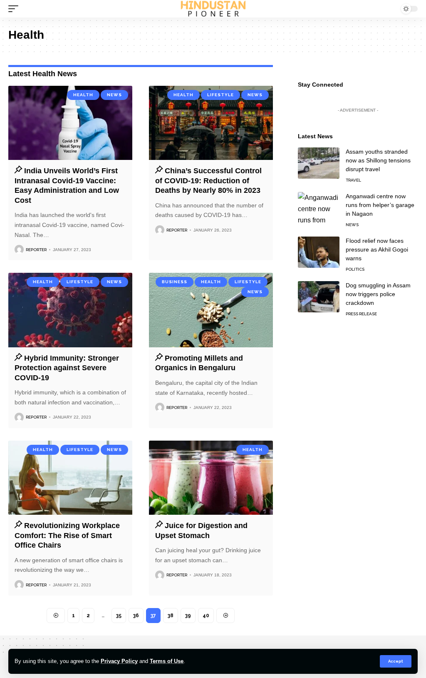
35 (118, 615)
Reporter (36, 249)
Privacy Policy (119, 661)
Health (83, 94)
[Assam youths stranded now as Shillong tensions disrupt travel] (318, 163)
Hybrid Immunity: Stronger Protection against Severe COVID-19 (67, 368)
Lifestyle (220, 94)
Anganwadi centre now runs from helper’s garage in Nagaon (380, 205)
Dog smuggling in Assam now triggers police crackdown (378, 294)
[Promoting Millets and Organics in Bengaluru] (211, 310)
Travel (353, 180)
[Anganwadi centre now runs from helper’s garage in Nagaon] (318, 207)
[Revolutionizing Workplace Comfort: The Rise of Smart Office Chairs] (70, 478)
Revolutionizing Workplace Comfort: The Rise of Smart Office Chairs (67, 535)
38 (170, 615)
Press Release (361, 314)
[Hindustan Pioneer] (213, 8)
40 (206, 615)
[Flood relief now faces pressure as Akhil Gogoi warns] (318, 252)
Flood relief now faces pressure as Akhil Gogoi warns (377, 249)
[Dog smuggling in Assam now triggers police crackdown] (318, 296)
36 (136, 615)
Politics (355, 269)
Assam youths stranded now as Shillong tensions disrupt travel (378, 160)
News (114, 94)
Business (174, 281)
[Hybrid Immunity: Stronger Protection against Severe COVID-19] (70, 310)
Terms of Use (166, 661)
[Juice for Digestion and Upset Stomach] (211, 478)
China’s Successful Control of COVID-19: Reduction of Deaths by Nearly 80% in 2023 (208, 180)
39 (188, 615)
